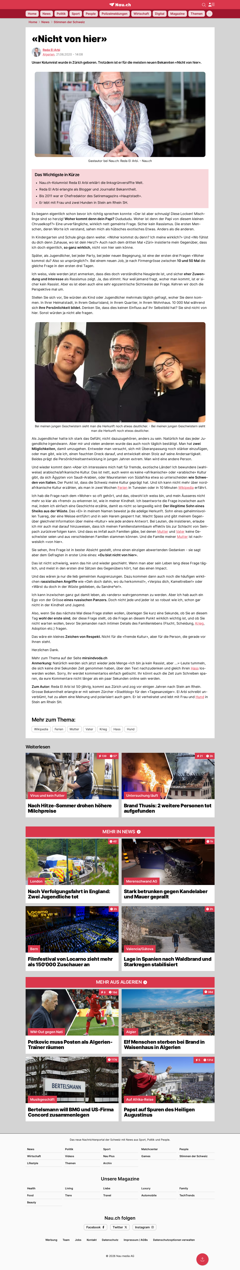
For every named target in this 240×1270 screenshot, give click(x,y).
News (45, 22)
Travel (107, 1195)
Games (145, 1156)
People (183, 1149)
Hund (200, 697)
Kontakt (92, 1239)
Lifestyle (32, 1163)
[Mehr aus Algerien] (120, 982)
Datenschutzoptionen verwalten (174, 1239)
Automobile (149, 1195)
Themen (70, 1163)
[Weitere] (209, 14)
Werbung (51, 1239)
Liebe (106, 1188)
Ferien (122, 488)
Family (183, 1188)
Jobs (78, 1239)
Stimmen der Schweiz (69, 22)
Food (30, 1195)
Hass (195, 668)
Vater (180, 531)
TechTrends (187, 1195)
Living (69, 1188)
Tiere (68, 1195)
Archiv (107, 1163)
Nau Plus (109, 1156)
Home (33, 22)
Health (31, 1188)
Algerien (48, 54)
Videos (69, 1156)
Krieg (199, 623)
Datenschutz (110, 1239)
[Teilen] (202, 1259)
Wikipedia (186, 488)
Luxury (145, 1188)
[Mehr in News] (120, 831)
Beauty (31, 1202)
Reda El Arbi (51, 50)
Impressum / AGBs (136, 1239)
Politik (69, 1149)
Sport (106, 1149)
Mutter (162, 531)
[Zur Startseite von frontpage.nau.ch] (120, 4)
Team (66, 1239)
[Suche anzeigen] (204, 4)
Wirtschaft (34, 1156)
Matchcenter (149, 1149)
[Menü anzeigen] (211, 4)
